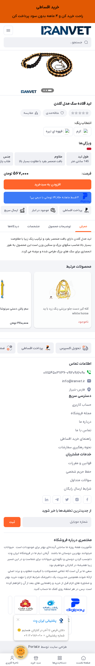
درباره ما (85, 421)
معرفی (83, 226)
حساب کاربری (81, 404)
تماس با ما (83, 430)
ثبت (12, 522)
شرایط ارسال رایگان (77, 488)
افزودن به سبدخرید (47, 184)
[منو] (8, 30)
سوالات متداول (80, 480)
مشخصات (33, 226)
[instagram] (77, 499)
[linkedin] (46, 499)
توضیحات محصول (59, 226)
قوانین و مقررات (79, 463)
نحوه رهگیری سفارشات (74, 447)
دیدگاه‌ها (13, 226)
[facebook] (87, 499)
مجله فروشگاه (81, 413)
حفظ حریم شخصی (78, 471)
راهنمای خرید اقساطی (75, 438)
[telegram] (57, 499)
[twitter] (67, 499)
